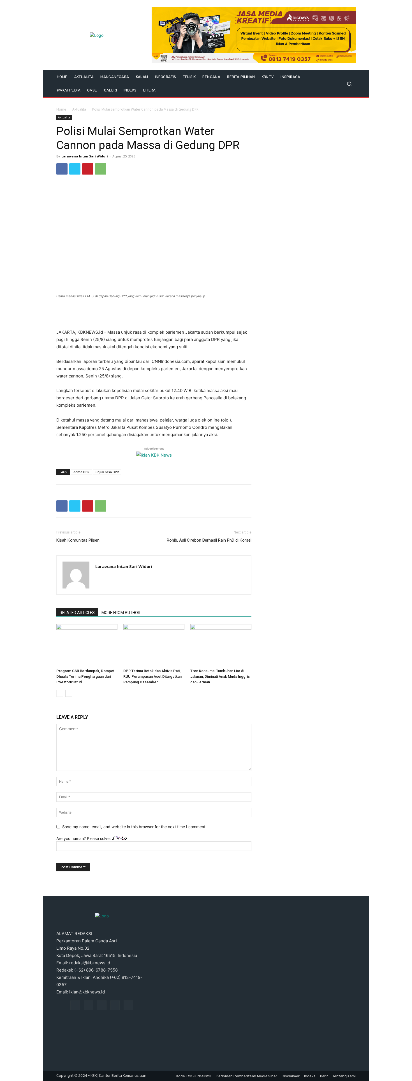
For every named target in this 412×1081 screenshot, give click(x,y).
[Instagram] (88, 1005)
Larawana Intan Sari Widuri (84, 156)
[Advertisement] (153, 314)
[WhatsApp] (100, 169)
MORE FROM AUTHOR (120, 612)
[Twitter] (74, 169)
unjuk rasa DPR (107, 472)
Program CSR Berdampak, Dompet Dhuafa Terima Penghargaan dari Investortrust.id (85, 676)
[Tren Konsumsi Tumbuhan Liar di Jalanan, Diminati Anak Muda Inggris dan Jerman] (220, 645)
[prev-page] (59, 693)
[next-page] (68, 693)
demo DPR (81, 472)
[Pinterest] (87, 169)
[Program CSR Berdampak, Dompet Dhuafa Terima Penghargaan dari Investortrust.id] (86, 645)
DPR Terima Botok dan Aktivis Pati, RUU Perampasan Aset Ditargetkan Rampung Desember (152, 676)
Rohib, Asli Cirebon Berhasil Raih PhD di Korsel (209, 540)
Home (61, 109)
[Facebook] (62, 169)
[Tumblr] (115, 1005)
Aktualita (79, 109)
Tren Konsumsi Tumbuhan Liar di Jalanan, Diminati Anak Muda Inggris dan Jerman (220, 676)
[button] (349, 83)
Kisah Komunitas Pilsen (77, 540)
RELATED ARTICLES (77, 612)
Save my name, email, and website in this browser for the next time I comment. (134, 826)
